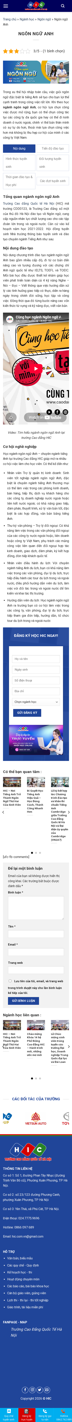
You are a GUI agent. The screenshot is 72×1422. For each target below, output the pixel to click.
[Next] (69, 812)
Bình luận (15, 892)
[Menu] (5, 6)
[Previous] (3, 812)
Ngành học (27, 19)
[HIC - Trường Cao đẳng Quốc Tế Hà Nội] (36, 6)
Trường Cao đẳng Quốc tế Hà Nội (28, 203)
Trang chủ (9, 19)
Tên (12, 926)
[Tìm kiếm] (62, 6)
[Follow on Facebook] (25, 1390)
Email (13, 944)
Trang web (15, 963)
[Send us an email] (47, 1390)
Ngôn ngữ (44, 19)
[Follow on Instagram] (32, 1390)
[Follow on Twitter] (39, 1390)
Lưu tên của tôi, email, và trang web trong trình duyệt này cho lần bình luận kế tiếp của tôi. (35, 987)
